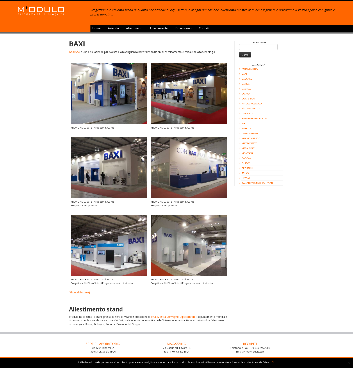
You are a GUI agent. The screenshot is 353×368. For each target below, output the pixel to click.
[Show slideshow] (79, 292)
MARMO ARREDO (251, 138)
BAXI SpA (74, 52)
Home (96, 28)
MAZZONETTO (249, 143)
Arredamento (159, 28)
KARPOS (246, 128)
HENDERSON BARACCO (254, 118)
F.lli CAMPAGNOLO (252, 103)
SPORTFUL (247, 168)
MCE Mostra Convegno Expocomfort (173, 316)
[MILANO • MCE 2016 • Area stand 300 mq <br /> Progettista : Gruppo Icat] (109, 167)
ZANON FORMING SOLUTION (257, 183)
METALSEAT (248, 148)
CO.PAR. (246, 93)
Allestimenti (134, 28)
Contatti (204, 28)
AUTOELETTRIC (250, 68)
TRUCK (245, 173)
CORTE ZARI (248, 98)
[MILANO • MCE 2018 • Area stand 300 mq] (109, 93)
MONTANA (247, 153)
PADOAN (246, 158)
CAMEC (245, 83)
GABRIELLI (247, 113)
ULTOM (246, 178)
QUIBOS (246, 163)
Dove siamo (183, 28)
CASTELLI (247, 88)
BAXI (244, 73)
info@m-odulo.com (253, 351)
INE (243, 123)
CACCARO (247, 78)
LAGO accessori (250, 133)
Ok (273, 362)
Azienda (113, 28)
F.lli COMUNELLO (251, 108)
